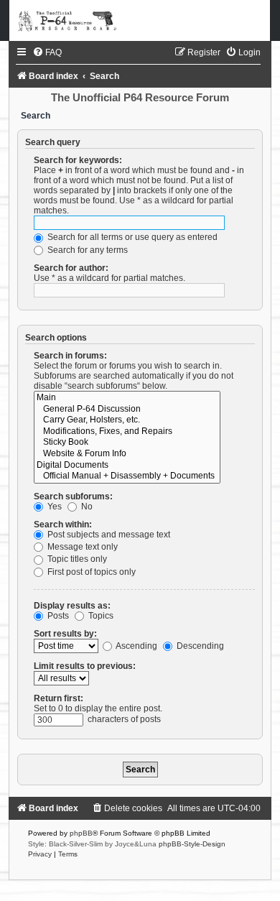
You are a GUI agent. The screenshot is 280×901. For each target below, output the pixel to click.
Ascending (135, 646)
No (86, 507)
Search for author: (71, 268)
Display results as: (72, 606)
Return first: (58, 698)
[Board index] (140, 20)
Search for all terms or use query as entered (131, 237)
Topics (99, 616)
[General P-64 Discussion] (127, 409)
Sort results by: (65, 634)
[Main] (127, 398)
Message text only (81, 547)
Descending (199, 646)
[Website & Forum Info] (127, 454)
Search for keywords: (78, 160)
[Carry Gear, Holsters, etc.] (127, 420)
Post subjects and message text (107, 535)
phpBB (81, 833)
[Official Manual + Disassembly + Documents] (127, 476)
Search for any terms (86, 250)
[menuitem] (47, 52)
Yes (53, 507)
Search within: (63, 524)
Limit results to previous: (85, 666)
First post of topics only (90, 572)
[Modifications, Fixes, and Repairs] (127, 432)
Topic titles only (76, 559)
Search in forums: (70, 356)
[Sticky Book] (127, 442)
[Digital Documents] (127, 465)
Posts (57, 616)
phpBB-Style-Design (192, 844)
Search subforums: (73, 496)
